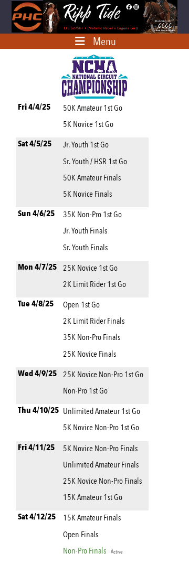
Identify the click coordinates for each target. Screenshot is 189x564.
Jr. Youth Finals (85, 231)
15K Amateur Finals (92, 518)
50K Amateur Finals (92, 178)
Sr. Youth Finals (85, 247)
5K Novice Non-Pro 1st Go (101, 427)
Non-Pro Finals (93, 551)
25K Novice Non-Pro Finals (102, 481)
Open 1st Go (81, 305)
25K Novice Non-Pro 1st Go (103, 374)
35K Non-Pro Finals (91, 337)
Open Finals (80, 534)
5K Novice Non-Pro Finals (100, 448)
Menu (104, 41)
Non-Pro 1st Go (85, 391)
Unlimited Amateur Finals (101, 465)
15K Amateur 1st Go (92, 497)
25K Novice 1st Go (90, 268)
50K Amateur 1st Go (92, 108)
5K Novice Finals (87, 194)
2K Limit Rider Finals (93, 321)
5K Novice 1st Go (88, 124)
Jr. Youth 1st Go (86, 145)
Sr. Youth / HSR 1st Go (95, 161)
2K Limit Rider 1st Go (94, 284)
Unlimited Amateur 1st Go (101, 411)
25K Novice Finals (89, 354)
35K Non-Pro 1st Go (92, 214)
